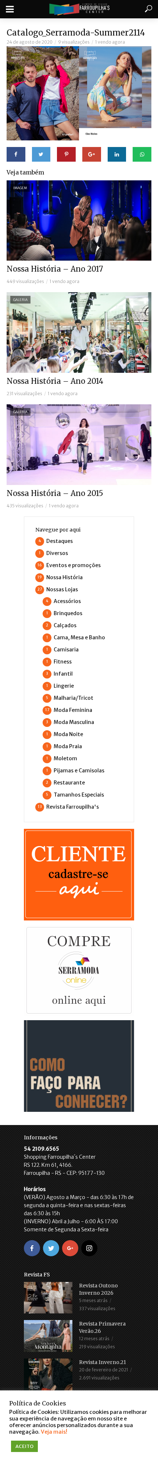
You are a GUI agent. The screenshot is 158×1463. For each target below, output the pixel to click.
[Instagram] (89, 1248)
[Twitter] (51, 1248)
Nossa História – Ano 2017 (55, 268)
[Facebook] (32, 1248)
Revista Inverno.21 (102, 1362)
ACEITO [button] (24, 1446)
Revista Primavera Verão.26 (102, 1327)
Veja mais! (54, 1432)
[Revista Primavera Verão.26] (48, 1336)
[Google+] (70, 1248)
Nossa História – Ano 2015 (55, 493)
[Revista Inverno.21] (48, 1375)
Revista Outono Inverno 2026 (98, 1289)
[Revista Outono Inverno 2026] (48, 1298)
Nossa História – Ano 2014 (55, 381)
